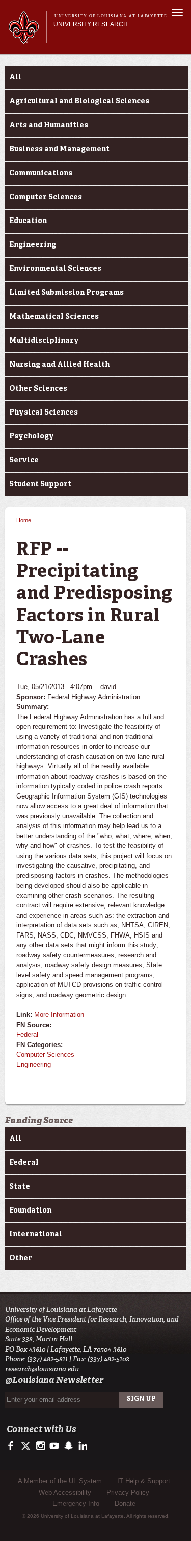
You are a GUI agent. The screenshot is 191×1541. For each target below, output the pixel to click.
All (15, 77)
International (35, 1234)
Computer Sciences (45, 197)
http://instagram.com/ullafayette (40, 1446)
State (19, 1186)
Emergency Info (75, 1503)
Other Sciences (38, 388)
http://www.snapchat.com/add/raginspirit (68, 1446)
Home (23, 520)
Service (24, 460)
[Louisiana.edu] (27, 39)
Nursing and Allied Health (59, 364)
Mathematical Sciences (54, 316)
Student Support (40, 484)
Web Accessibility (65, 1492)
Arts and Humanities (48, 125)
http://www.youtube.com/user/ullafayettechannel (54, 1446)
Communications (40, 173)
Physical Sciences (43, 412)
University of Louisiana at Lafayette (110, 16)
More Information (59, 1015)
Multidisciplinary (44, 340)
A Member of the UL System (60, 1481)
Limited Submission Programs (66, 292)
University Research (90, 24)
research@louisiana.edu (42, 1369)
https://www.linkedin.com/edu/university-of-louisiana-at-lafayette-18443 (81, 1446)
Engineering (32, 245)
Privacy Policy (127, 1492)
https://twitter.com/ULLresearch (26, 1446)
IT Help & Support (143, 1481)
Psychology (31, 436)
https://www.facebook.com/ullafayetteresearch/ (13, 1446)
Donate (125, 1503)
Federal (27, 1034)
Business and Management (59, 149)
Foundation (30, 1210)
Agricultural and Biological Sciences (79, 101)
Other (20, 1258)
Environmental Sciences (55, 268)
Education (28, 221)
